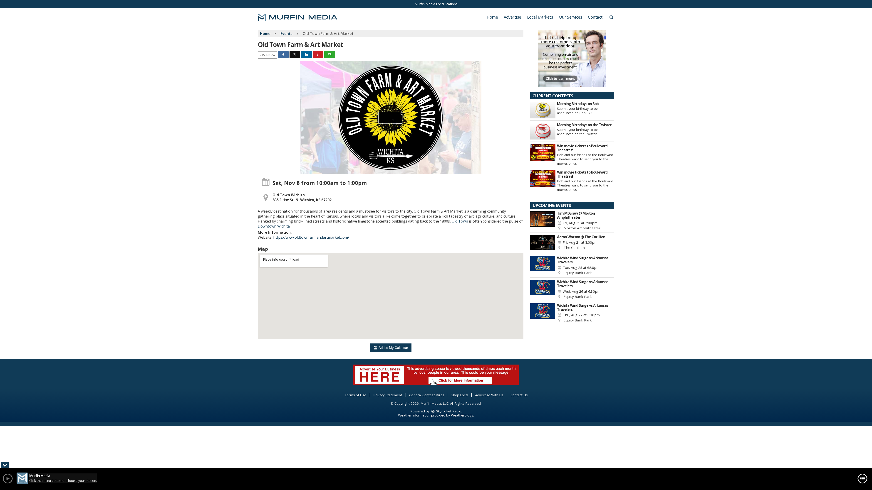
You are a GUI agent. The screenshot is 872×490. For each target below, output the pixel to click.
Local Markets (540, 17)
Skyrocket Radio (448, 411)
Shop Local (459, 395)
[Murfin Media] (301, 16)
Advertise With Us (489, 395)
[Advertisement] (572, 58)
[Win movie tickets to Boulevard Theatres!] (542, 152)
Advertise (512, 17)
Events (286, 33)
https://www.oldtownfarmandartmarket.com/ (311, 237)
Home (492, 17)
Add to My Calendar (393, 348)
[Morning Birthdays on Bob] (542, 110)
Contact (595, 17)
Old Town (460, 221)
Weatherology (462, 415)
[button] (611, 17)
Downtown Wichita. (274, 226)
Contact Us (519, 395)
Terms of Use (355, 395)
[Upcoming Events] (542, 221)
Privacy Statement (387, 395)
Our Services (570, 17)
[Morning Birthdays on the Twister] (542, 131)
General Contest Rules (426, 395)
